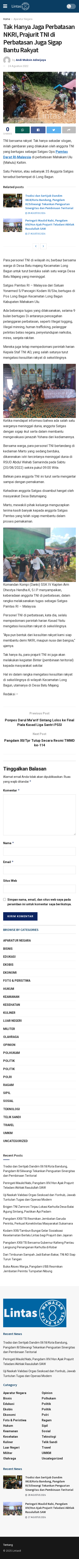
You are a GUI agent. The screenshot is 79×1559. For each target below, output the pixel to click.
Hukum (8, 988)
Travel (8, 1125)
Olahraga (11, 1037)
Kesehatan (11, 1004)
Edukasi (9, 956)
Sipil (7, 1093)
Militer (9, 1029)
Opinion (9, 1045)
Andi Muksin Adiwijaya (31, 60)
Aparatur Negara (22, 19)
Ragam (8, 1085)
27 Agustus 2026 (36, 234)
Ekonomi (10, 972)
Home (6, 19)
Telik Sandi (12, 1117)
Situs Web (10, 880)
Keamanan (11, 996)
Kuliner (9, 1012)
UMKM (8, 1133)
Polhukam (11, 1053)
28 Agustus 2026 (36, 213)
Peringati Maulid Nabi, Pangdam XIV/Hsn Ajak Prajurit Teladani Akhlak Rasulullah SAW (49, 225)
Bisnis (8, 948)
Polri (7, 1077)
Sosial (8, 1101)
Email (8, 862)
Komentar (11, 790)
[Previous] (36, 246)
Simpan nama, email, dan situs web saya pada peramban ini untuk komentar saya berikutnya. (39, 902)
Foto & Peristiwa (16, 980)
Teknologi (11, 1109)
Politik (9, 1060)
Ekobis (8, 964)
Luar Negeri (12, 1020)
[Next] (43, 246)
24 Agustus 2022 (18, 66)
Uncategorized (15, 1141)
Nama (8, 843)
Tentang (8, 1544)
